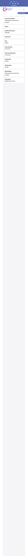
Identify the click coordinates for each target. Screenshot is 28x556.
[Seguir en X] (10, 3)
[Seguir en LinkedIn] (13, 3)
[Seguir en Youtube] (18, 3)
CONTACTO (14, 5)
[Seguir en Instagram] (15, 3)
